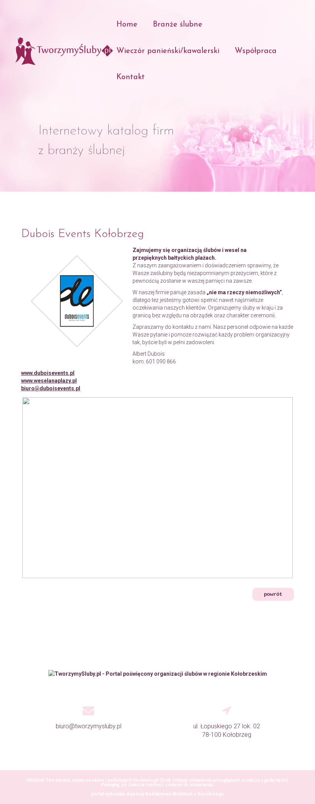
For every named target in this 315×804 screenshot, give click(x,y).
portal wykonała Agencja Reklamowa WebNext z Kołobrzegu (157, 794)
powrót (273, 594)
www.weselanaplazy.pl (49, 381)
